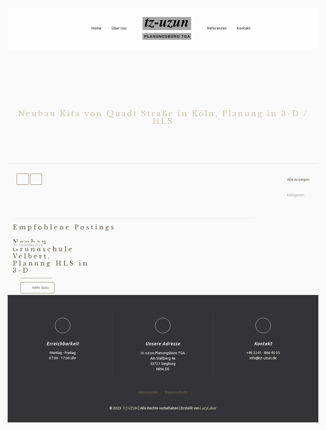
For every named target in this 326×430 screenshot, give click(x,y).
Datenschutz (176, 392)
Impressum (147, 392)
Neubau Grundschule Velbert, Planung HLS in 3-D (51, 256)
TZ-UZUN (130, 408)
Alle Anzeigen (298, 179)
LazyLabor (208, 408)
